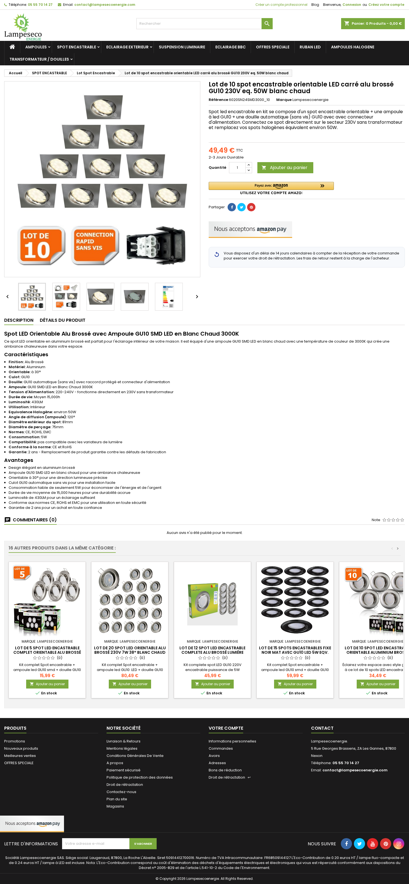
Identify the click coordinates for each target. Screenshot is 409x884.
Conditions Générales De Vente (135, 755)
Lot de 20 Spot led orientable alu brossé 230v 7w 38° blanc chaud (130, 650)
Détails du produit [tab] (62, 320)
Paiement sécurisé (124, 770)
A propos (115, 763)
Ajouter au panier (284, 167)
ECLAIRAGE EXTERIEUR (127, 47)
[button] (271, 188)
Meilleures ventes (20, 755)
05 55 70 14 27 (40, 4)
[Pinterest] (251, 207)
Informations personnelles (232, 741)
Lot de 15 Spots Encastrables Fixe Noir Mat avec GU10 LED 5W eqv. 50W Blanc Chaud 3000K (295, 652)
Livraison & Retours (124, 741)
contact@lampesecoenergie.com (104, 4)
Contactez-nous (121, 791)
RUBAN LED (310, 47)
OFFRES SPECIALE (272, 47)
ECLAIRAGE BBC (230, 47)
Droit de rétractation (125, 784)
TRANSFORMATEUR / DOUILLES (39, 59)
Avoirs (214, 755)
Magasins (115, 806)
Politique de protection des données (140, 777)
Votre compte (226, 728)
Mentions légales (122, 748)
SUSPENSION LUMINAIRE (182, 47)
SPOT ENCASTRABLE (76, 47)
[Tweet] (241, 207)
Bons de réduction (225, 770)
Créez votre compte (386, 4)
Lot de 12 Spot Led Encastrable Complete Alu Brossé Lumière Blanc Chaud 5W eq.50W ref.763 (212, 652)
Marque (284, 99)
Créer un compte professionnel (281, 4)
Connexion (352, 4)
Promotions (14, 741)
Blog (315, 4)
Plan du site (117, 799)
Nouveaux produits (21, 748)
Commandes (221, 748)
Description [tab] (18, 320)
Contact (322, 728)
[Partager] (232, 207)
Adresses (217, 763)
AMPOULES (36, 47)
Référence (218, 99)
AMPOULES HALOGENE (352, 47)
